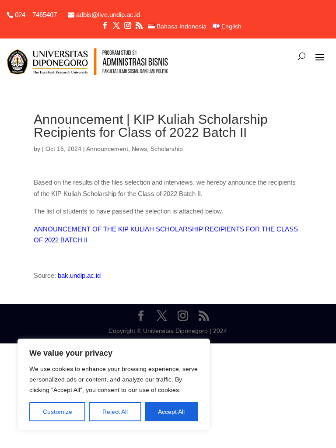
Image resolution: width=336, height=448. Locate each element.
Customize (57, 411)
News (139, 148)
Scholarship (166, 148)
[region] (114, 384)
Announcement (107, 148)
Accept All (171, 411)
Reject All (115, 411)
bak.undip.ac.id (79, 275)
